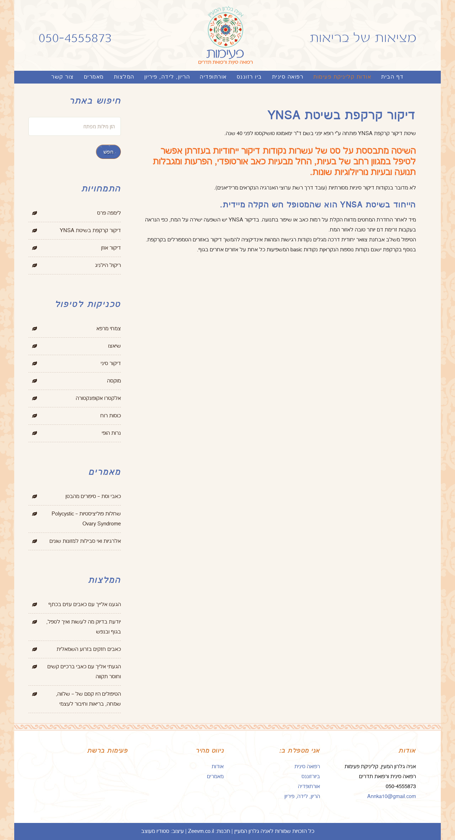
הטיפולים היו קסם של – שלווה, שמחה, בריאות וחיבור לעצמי (88, 699)
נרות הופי (111, 433)
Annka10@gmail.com (391, 796)
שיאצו (114, 346)
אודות (218, 767)
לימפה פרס (109, 213)
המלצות (124, 77)
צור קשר (62, 77)
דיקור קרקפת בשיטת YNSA (90, 231)
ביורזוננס (310, 777)
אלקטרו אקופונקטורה (98, 398)
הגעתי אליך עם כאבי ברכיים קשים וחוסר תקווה (84, 672)
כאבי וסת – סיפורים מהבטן (93, 496)
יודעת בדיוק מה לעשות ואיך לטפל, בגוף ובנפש (83, 627)
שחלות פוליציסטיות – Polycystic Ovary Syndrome (86, 519)
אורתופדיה (213, 77)
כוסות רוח (110, 416)
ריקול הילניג (108, 265)
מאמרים (94, 77)
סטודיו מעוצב (155, 831)
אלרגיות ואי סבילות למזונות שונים (85, 541)
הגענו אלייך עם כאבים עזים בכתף (84, 604)
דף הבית (392, 77)
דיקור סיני (111, 363)
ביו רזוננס (249, 77)
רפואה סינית (288, 77)
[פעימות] (227, 38)
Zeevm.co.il (201, 831)
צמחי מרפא (108, 329)
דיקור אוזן (111, 248)
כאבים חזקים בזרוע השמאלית (89, 649)
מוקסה (114, 381)
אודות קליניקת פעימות (342, 77)
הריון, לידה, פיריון (167, 77)
